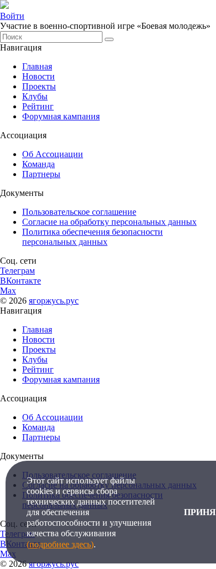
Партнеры (41, 174)
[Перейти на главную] (4, 6)
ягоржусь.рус (54, 300)
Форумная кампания (61, 116)
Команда (38, 164)
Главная (37, 66)
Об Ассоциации (52, 154)
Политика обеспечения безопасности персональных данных (92, 236)
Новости (38, 76)
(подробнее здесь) (60, 544)
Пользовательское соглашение (79, 211)
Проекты (39, 86)
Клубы (35, 96)
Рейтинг (38, 106)
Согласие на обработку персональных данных (109, 221)
